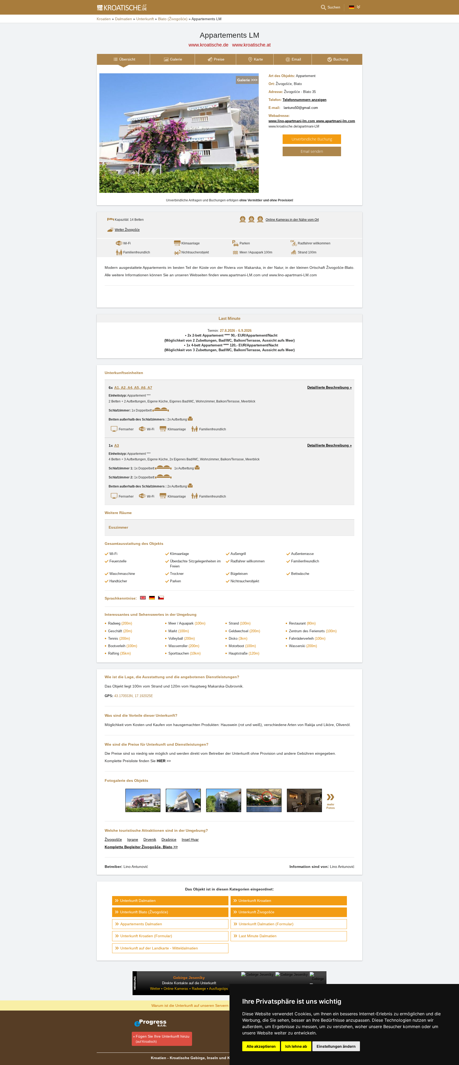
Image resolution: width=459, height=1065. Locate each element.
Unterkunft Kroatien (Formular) (146, 936)
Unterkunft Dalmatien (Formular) (266, 924)
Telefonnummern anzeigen (304, 100)
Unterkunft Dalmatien (138, 900)
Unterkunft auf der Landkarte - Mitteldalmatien (159, 948)
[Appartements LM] (142, 811)
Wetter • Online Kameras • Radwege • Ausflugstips (189, 989)
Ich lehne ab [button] (296, 1046)
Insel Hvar (190, 839)
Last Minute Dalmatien (258, 936)
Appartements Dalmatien (141, 924)
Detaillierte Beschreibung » (329, 387)
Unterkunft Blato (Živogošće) (144, 912)
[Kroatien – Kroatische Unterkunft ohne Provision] (122, 7)
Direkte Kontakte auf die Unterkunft (189, 983)
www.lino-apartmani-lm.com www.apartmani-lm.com (312, 121)
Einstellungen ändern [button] (336, 1046)
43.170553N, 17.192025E (133, 696)
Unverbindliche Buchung (312, 139)
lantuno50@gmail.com (301, 108)
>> (164, 761)
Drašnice (169, 839)
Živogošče (113, 839)
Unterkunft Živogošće (256, 912)
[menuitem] (123, 59)
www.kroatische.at (251, 45)
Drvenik (149, 839)
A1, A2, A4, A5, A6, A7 (133, 387)
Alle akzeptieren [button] (261, 1046)
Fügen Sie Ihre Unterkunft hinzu (162, 1038)
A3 (116, 445)
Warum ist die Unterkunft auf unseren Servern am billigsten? (202, 1005)
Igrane (132, 839)
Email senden (312, 151)
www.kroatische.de (208, 45)
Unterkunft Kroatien (255, 900)
